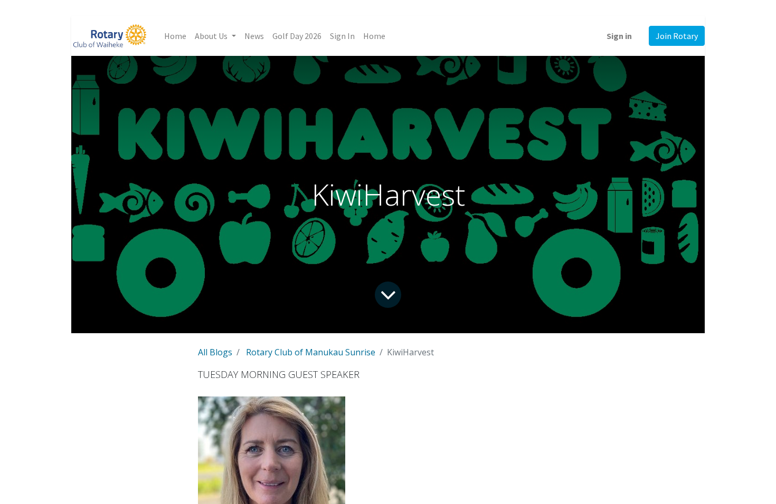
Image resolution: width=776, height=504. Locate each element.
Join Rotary (677, 36)
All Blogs (215, 352)
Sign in (619, 36)
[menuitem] (175, 35)
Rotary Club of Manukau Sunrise (310, 352)
